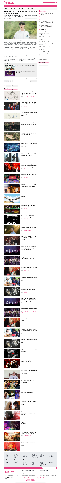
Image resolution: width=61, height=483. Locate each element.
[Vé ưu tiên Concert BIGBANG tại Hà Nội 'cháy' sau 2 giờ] (12, 219)
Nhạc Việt (13, 8)
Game (52, 5)
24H (23, 5)
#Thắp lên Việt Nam (27, 435)
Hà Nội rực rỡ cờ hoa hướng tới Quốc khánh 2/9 (46, 47)
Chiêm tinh (24, 461)
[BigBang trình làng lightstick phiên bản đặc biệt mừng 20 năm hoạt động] (12, 291)
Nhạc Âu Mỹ (30, 8)
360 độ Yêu (25, 456)
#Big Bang (26, 218)
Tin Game (50, 461)
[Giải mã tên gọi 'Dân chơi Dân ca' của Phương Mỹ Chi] (12, 136)
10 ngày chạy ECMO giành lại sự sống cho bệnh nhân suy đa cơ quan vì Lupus (46, 42)
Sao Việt (7, 454)
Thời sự (7, 462)
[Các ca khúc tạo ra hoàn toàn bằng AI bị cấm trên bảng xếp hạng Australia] (12, 147)
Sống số (41, 462)
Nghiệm (39, 5)
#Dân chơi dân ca (27, 136)
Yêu (16, 5)
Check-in (15, 456)
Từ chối (32, 480)
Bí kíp (32, 456)
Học (19, 5)
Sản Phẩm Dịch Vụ (43, 461)
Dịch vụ (41, 463)
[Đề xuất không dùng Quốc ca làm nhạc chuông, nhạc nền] (12, 178)
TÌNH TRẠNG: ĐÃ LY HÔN (43, 65)
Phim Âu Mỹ (42, 455)
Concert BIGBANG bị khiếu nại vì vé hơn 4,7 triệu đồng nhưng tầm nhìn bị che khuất (47, 22)
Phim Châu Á (42, 456)
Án (6, 463)
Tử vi (23, 463)
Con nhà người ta (34, 455)
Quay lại (7, 81)
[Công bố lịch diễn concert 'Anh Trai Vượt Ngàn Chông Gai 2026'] (12, 260)
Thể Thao (7, 461)
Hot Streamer (51, 462)
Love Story (24, 455)
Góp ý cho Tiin (34, 81)
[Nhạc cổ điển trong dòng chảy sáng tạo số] (12, 271)
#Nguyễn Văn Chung (27, 230)
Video (44, 5)
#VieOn (25, 187)
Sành (48, 5)
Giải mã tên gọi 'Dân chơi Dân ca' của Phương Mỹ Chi (47, 14)
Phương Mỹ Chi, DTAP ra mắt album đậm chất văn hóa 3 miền (47, 17)
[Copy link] (12, 81)
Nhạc (31, 5)
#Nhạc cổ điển (26, 270)
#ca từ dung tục (27, 352)
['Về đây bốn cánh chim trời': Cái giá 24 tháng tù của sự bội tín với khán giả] (12, 95)
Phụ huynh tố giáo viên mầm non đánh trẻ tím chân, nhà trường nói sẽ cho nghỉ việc (46, 53)
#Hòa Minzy (26, 168)
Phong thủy (25, 464)
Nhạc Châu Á (21, 8)
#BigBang (25, 106)
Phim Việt (41, 454)
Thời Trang (16, 461)
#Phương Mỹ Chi (27, 125)
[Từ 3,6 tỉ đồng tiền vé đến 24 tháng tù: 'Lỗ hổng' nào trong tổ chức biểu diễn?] (12, 116)
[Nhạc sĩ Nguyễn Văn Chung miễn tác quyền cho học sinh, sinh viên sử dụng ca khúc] (12, 229)
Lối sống (15, 454)
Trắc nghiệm (25, 462)
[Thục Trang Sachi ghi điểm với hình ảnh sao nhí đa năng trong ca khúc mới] (12, 281)
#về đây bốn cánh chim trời (29, 96)
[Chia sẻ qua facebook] (10, 81)
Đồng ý (28, 480)
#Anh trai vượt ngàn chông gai (30, 240)
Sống (12, 5)
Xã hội (33, 463)
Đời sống (33, 461)
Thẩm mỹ (15, 462)
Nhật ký (24, 454)
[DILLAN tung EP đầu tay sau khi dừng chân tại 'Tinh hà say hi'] (12, 157)
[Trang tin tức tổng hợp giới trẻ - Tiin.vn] (9, 2)
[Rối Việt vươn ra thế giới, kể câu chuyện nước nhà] (12, 209)
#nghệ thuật (26, 425)
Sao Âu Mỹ (7, 456)
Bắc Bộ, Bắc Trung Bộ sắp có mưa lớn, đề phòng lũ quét (46, 37)
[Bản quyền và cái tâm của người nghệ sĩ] (12, 198)
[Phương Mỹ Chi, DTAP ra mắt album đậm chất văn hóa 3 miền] (12, 126)
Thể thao (33, 464)
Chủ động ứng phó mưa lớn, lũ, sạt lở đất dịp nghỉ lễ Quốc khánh (46, 58)
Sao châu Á (7, 455)
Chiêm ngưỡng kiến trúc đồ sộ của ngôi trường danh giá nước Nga (46, 32)
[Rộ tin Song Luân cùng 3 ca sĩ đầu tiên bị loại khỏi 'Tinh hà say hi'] (12, 188)
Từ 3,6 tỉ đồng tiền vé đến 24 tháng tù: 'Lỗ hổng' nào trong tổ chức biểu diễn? (47, 19)
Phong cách (16, 455)
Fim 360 (27, 5)
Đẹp (35, 5)
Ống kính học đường (35, 457)
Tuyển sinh (33, 454)
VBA (15, 457)
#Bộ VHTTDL (26, 177)
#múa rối (25, 208)
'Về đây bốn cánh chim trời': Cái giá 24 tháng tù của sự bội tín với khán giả (47, 26)
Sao (9, 5)
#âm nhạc (26, 383)
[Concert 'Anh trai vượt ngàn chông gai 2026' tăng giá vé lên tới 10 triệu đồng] (12, 240)
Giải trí (33, 462)
